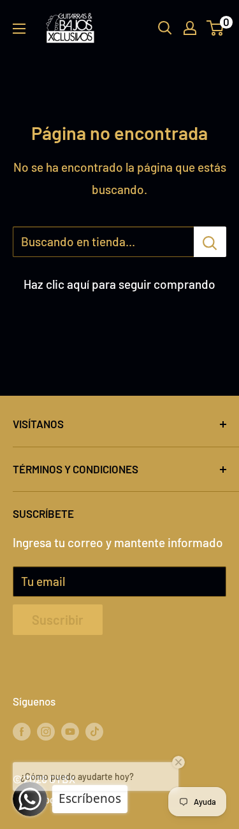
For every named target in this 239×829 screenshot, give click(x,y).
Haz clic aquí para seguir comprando (119, 284)
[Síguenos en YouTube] (70, 731)
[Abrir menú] (19, 29)
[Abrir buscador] (165, 28)
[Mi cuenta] (190, 28)
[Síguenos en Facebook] (22, 731)
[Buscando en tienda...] (210, 241)
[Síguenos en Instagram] (46, 731)
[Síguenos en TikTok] (94, 731)
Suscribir (57, 619)
